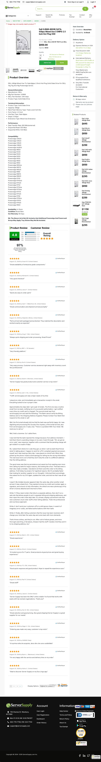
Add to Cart (47, 62)
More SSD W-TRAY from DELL (57, 42)
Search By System (49, 16)
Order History (41, 723)
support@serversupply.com (35, 2)
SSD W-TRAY (16, 21)
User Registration (43, 715)
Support (38, 15)
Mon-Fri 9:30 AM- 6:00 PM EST (21, 718)
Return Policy (64, 719)
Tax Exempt (71, 16)
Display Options (33, 686)
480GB (36, 21)
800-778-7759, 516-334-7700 (21, 722)
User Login (40, 711)
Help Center (64, 711)
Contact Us (82, 16)
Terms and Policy (66, 715)
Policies (62, 15)
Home (8, 21)
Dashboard (40, 719)
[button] (96, 757)
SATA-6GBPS (27, 21)
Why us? (90, 16)
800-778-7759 (14, 2)
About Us (63, 723)
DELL (45, 42)
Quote (62, 62)
